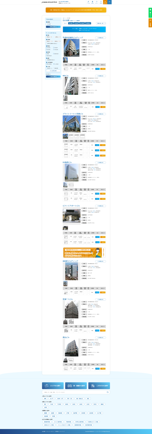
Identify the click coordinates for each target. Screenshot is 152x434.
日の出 (94, 42)
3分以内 (56, 47)
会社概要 (43, 431)
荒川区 (95, 404)
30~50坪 (76, 23)
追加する (103, 68)
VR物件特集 (68, 421)
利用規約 (57, 431)
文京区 (88, 404)
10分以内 (56, 49)
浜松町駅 (91, 413)
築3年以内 (56, 53)
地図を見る (101, 37)
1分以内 (48, 47)
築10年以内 (49, 55)
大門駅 (67, 413)
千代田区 (59, 404)
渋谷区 (73, 404)
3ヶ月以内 (56, 64)
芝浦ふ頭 (94, 118)
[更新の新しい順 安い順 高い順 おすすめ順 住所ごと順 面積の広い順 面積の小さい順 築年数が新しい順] (101, 23)
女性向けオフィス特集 (49, 425)
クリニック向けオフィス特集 (64, 425)
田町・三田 (69, 398)
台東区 (45, 407)
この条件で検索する (53, 76)
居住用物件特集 (88, 425)
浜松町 (92, 44)
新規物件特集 (47, 421)
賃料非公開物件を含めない (52, 43)
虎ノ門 (51, 398)
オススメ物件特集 (58, 421)
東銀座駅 (60, 413)
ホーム (65, 18)
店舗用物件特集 (77, 425)
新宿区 (66, 404)
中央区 (51, 404)
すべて (65, 23)
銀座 (88, 398)
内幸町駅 (83, 413)
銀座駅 (52, 413)
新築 (48, 53)
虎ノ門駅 (99, 413)
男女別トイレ (49, 68)
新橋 (45, 398)
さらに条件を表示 (53, 70)
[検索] (107, 392)
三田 (94, 305)
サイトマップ (61, 431)
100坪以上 (88, 23)
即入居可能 (49, 64)
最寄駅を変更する (53, 26)
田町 (92, 120)
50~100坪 (82, 23)
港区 (45, 404)
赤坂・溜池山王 (79, 398)
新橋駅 (45, 413)
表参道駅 (46, 416)
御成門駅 (75, 413)
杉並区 (81, 404)
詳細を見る (97, 68)
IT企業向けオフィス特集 (93, 421)
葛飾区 (102, 404)
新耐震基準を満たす (51, 59)
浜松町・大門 (60, 398)
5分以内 (48, 49)
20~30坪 (70, 23)
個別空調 (56, 68)
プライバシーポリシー (50, 431)
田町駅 (53, 416)
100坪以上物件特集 (79, 421)
